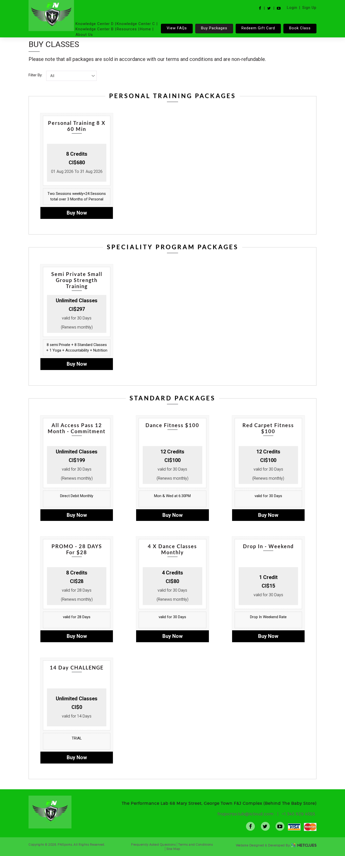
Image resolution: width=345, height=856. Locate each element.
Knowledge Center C (136, 23)
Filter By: (35, 75)
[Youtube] (279, 8)
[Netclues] (303, 845)
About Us (84, 34)
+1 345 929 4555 (298, 814)
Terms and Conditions (195, 844)
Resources (127, 29)
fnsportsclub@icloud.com (245, 814)
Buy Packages (214, 28)
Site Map (173, 849)
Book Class (300, 28)
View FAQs (177, 28)
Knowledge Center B (95, 29)
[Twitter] (269, 8)
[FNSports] (51, 16)
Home (145, 29)
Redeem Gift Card (258, 28)
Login (292, 7)
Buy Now (77, 213)
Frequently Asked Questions (153, 844)
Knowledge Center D (95, 23)
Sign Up (309, 7)
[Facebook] (260, 8)
